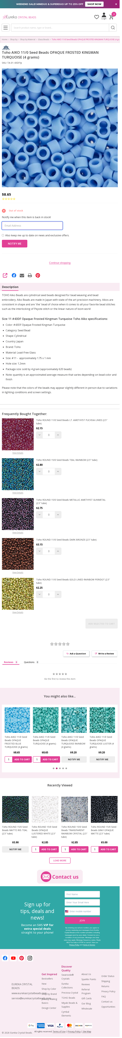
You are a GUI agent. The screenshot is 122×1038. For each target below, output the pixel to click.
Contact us (106, 1001)
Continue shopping (60, 262)
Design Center (49, 1007)
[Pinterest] (38, 275)
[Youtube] (13, 958)
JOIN (82, 920)
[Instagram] (30, 958)
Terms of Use (59, 1031)
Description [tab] (10, 287)
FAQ (103, 996)
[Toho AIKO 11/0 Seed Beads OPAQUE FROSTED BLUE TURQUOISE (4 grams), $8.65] (17, 720)
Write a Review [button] (106, 653)
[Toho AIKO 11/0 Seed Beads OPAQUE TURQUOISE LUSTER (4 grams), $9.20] (102, 720)
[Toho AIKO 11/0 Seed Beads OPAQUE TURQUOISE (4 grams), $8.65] (45, 720)
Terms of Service (89, 945)
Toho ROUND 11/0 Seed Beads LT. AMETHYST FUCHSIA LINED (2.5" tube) (71, 422)
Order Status (107, 976)
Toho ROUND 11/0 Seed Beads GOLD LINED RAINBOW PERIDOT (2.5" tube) (73, 581)
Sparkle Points (88, 979)
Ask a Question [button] (78, 653)
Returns (105, 986)
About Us (86, 974)
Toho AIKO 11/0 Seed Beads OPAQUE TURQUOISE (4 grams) (44, 740)
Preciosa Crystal (69, 992)
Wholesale (86, 1008)
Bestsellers (47, 978)
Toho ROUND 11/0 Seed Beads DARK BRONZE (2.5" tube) (66, 539)
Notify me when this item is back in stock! (26, 217)
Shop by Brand (49, 993)
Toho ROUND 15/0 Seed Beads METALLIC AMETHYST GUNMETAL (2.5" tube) (71, 501)
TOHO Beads (68, 997)
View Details (17, 453)
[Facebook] (14, 275)
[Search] (113, 28)
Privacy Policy (74, 945)
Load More (59, 860)
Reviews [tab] (8, 662)
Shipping (105, 981)
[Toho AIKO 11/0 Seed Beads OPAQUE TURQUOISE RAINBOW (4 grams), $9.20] (74, 720)
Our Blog (86, 1003)
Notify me (74, 759)
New (44, 983)
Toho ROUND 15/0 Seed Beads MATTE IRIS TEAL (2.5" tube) (14, 830)
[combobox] (60, 28)
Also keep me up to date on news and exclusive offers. (37, 235)
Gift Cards (86, 998)
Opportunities (108, 1006)
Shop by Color (49, 988)
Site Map (86, 1031)
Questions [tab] (29, 662)
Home (4, 39)
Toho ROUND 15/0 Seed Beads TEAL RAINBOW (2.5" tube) (66, 459)
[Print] (30, 275)
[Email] (22, 275)
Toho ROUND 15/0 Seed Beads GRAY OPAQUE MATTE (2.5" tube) (103, 830)
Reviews (85, 984)
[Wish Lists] (96, 17)
